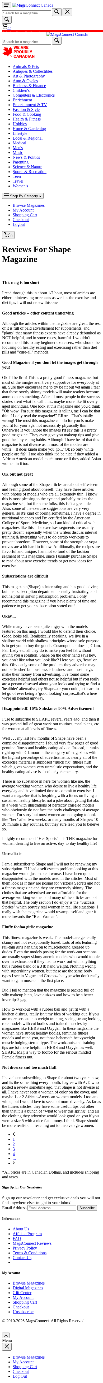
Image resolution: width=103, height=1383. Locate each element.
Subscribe (87, 1208)
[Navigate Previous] (14, 1134)
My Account (23, 1297)
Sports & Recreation (29, 171)
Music (18, 152)
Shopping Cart (25, 1302)
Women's (20, 186)
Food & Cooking (27, 114)
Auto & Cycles (25, 81)
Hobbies (20, 124)
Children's (21, 90)
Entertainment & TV (30, 104)
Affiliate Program (27, 1233)
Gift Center (22, 1292)
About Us (21, 1229)
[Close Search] (67, 12)
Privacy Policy (25, 1248)
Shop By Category (24, 196)
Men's (18, 147)
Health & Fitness (27, 119)
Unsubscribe (23, 1311)
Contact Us (22, 1257)
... (14, 1158)
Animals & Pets (26, 66)
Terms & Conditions (29, 1253)
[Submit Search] (57, 12)
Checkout (21, 1307)
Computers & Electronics (34, 95)
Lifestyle (20, 133)
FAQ (17, 1238)
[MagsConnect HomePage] (32, 5)
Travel (18, 181)
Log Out (20, 1376)
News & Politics (26, 157)
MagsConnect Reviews (32, 1243)
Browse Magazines (29, 1283)
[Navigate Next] (14, 1163)
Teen (17, 176)
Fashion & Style (26, 109)
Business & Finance (29, 85)
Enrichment (22, 100)
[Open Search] (7, 20)
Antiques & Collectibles (33, 71)
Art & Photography (29, 76)
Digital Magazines (28, 1288)
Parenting (21, 162)
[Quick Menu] (6, 5)
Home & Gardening (29, 128)
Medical (19, 143)
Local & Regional (28, 138)
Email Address (14, 1207)
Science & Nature (27, 167)
